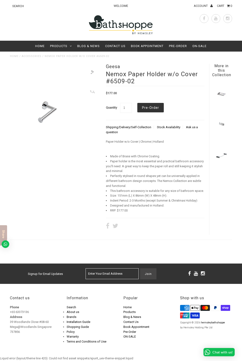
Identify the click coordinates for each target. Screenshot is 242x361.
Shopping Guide (78, 327)
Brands (71, 317)
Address (16, 317)
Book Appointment (147, 46)
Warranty (73, 336)
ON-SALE (199, 46)
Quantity (111, 107)
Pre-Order (178, 46)
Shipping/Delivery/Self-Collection (128, 127)
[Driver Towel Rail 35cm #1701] (221, 166)
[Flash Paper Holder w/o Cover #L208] (221, 105)
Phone (14, 307)
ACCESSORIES (31, 56)
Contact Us (115, 46)
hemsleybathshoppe (213, 322)
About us (73, 312)
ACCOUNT (201, 6)
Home (40, 46)
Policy (71, 332)
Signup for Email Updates (45, 274)
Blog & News (88, 46)
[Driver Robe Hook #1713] (221, 135)
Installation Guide (78, 322)
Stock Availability (168, 127)
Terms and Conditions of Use (86, 341)
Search (71, 307)
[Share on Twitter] (115, 226)
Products (58, 46)
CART (224, 6)
